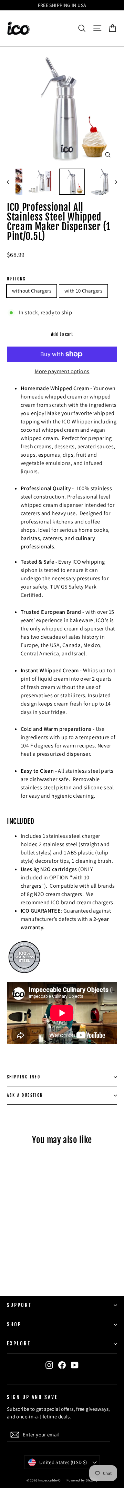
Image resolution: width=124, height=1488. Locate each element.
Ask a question (25, 1095)
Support (19, 1305)
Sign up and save (32, 1397)
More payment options (62, 371)
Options (16, 279)
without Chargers (31, 290)
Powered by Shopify (81, 1480)
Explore (19, 1343)
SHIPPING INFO (23, 1076)
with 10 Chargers (83, 290)
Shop (14, 1324)
